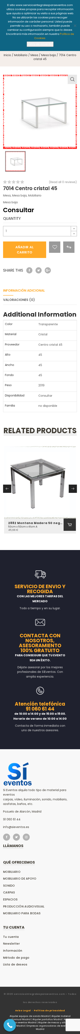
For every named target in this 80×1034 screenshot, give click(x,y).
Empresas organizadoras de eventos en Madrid (50, 1027)
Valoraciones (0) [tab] (19, 299)
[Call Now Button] (9, 1025)
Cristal (42, 334)
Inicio (7, 55)
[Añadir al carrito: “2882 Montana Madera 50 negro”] (70, 524)
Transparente (48, 324)
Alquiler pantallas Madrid (47, 1019)
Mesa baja (48, 55)
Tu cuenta (11, 937)
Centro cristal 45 (50, 345)
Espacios (10, 899)
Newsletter (11, 944)
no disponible (47, 406)
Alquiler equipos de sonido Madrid (30, 1016)
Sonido (9, 886)
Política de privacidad (49, 1010)
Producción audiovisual (24, 906)
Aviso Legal (23, 1010)
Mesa (34, 55)
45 (40, 355)
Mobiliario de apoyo (20, 879)
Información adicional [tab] (24, 290)
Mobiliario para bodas (21, 913)
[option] (40, 112)
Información (12, 951)
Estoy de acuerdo (40, 44)
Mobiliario (20, 55)
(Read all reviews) (63, 182)
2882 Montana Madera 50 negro (36, 523)
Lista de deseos (15, 964)
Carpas (9, 892)
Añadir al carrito (24, 250)
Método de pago (16, 958)
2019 (41, 385)
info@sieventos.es (16, 827)
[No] (75, 26)
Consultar (45, 396)
